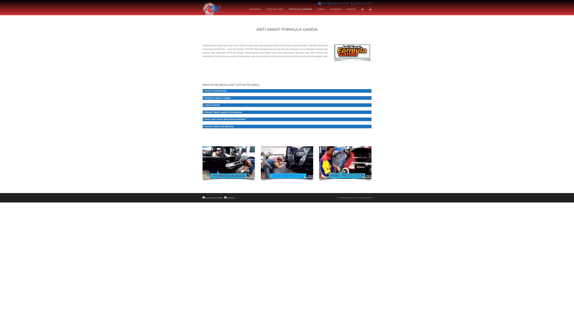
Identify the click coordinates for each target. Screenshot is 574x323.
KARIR (320, 9)
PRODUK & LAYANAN (300, 9)
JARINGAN (335, 9)
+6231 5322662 (363, 3)
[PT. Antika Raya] (212, 9)
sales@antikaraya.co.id (335, 3)
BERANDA (255, 9)
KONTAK (351, 9)
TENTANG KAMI (274, 9)
